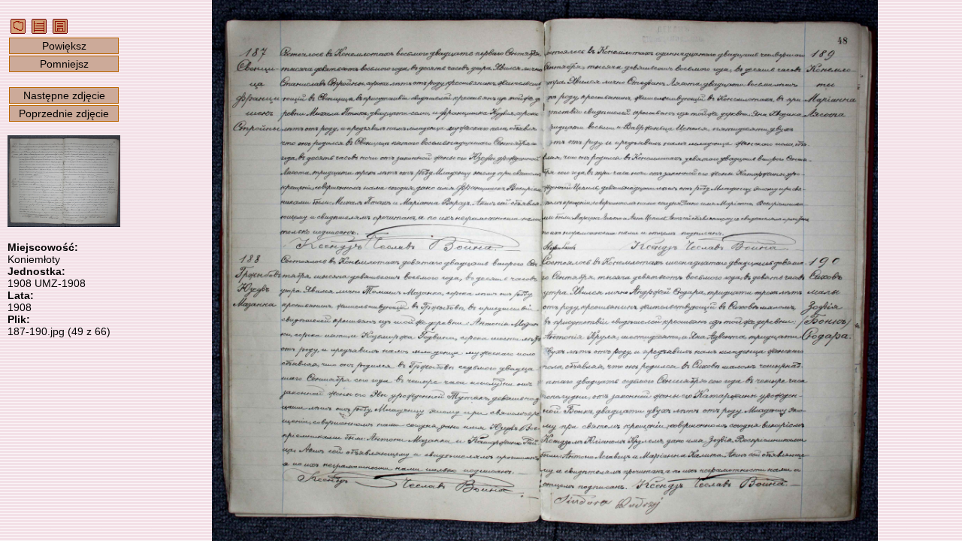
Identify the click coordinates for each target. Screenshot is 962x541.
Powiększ (64, 46)
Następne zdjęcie (64, 95)
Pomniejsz (64, 64)
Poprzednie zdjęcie (64, 113)
